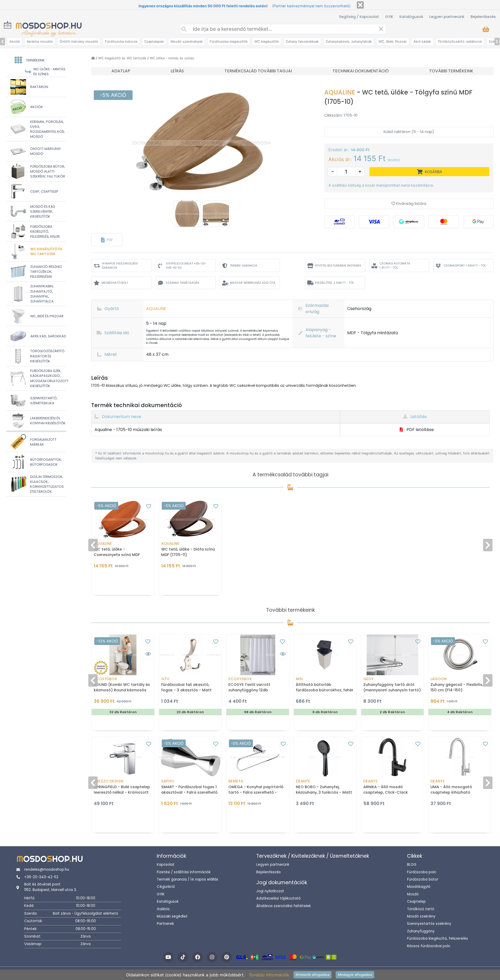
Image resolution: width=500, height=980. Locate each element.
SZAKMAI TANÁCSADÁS (182, 283)
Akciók (14, 41)
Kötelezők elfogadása (312, 975)
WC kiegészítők (266, 41)
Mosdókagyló (418, 886)
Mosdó (413, 894)
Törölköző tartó (420, 909)
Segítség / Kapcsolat (359, 16)
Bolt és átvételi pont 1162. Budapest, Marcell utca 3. (50, 887)
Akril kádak (422, 41)
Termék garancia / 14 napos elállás (187, 879)
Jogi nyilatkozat (270, 891)
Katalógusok (411, 16)
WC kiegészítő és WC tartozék (122, 58)
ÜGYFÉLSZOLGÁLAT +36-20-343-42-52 (186, 265)
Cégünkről (166, 886)
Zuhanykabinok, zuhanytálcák (349, 41)
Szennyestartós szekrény (429, 923)
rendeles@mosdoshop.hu (46, 869)
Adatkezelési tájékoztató (278, 898)
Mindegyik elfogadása (355, 975)
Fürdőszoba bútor (422, 879)
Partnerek (165, 923)
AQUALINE (340, 92)
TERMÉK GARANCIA (243, 265)
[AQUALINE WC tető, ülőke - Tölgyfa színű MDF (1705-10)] (201, 143)
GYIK (389, 16)
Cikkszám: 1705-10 (341, 115)
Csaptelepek (154, 41)
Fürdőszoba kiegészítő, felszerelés (437, 938)
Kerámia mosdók (40, 41)
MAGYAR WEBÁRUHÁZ (253, 283)
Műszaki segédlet (172, 916)
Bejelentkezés (483, 16)
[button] (106, 239)
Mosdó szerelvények (187, 41)
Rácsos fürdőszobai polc (428, 946)
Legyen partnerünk (446, 16)
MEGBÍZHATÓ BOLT (115, 283)
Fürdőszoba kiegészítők (229, 41)
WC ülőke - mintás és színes (172, 58)
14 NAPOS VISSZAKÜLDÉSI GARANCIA (120, 265)
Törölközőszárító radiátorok (460, 41)
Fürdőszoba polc (421, 872)
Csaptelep (416, 901)
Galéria (163, 909)
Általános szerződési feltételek (283, 905)
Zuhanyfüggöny (421, 931)
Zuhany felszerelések (302, 41)
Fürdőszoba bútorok (121, 41)
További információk (269, 974)
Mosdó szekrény (421, 916)
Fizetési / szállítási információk (184, 872)
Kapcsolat (165, 864)
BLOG (411, 864)
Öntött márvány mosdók (79, 41)
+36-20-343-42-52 (41, 877)
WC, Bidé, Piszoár (393, 41)
